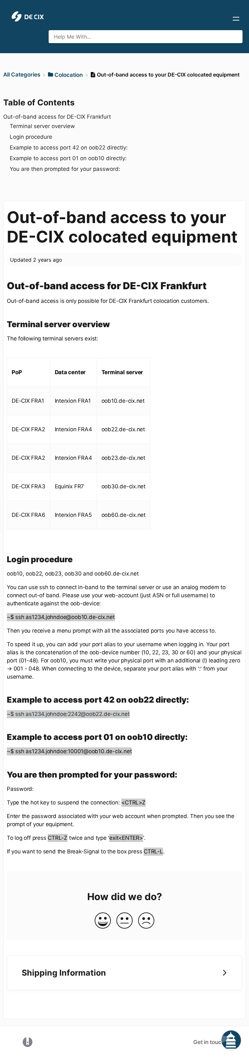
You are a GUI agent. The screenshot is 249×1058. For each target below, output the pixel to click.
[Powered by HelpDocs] (27, 1041)
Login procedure (31, 137)
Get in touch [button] (209, 1042)
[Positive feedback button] (103, 921)
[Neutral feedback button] (124, 921)
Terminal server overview (42, 126)
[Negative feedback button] (146, 921)
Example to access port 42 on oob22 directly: (69, 147)
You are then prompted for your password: (65, 169)
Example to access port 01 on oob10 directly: (68, 158)
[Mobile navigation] (236, 19)
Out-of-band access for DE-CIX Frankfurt (57, 116)
